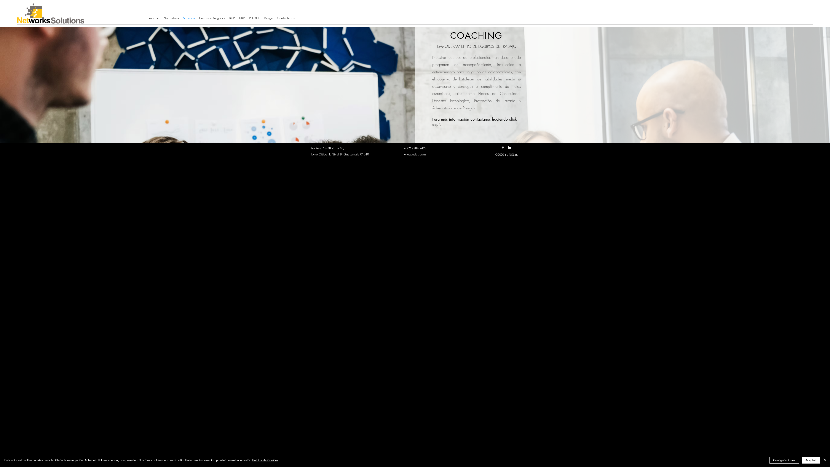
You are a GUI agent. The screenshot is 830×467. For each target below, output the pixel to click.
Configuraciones (784, 460)
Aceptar (810, 460)
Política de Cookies (265, 460)
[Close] (824, 460)
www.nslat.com (415, 154)
